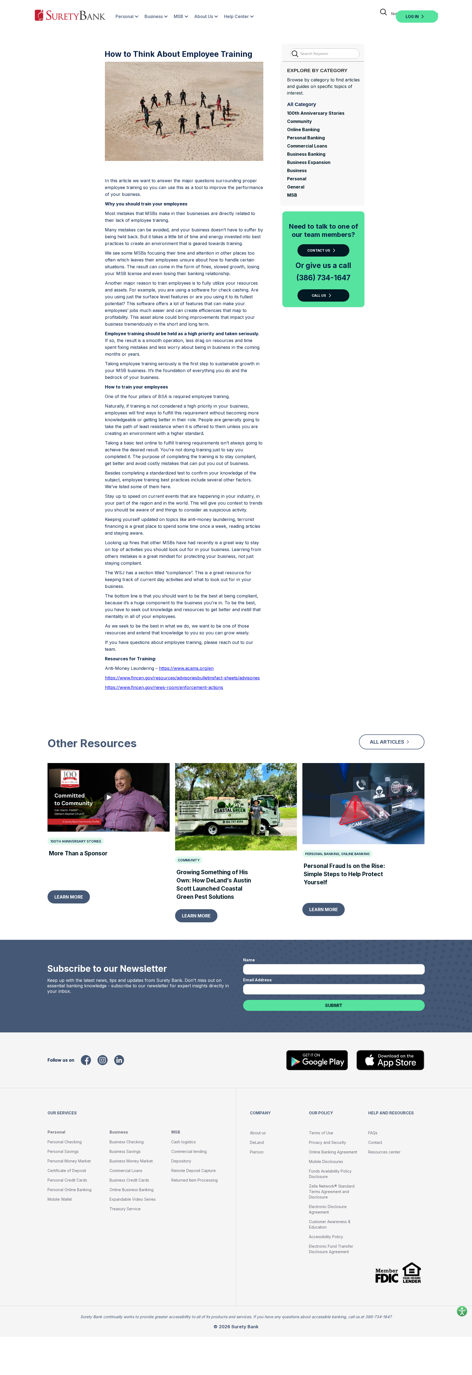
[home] (70, 16)
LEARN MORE (68, 897)
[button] (124, 16)
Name (249, 960)
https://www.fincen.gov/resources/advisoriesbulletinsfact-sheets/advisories (182, 678)
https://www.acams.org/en (186, 668)
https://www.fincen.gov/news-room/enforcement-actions (164, 687)
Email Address (257, 979)
